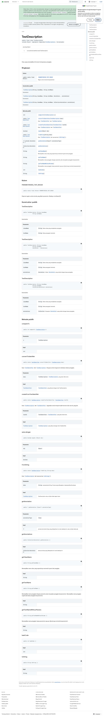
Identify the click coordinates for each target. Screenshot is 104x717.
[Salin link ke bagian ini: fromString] (30, 465)
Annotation (52, 272)
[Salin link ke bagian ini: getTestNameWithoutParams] (42, 610)
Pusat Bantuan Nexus (74, 699)
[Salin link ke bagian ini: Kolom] (28, 181)
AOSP (23, 31)
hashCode (40, 169)
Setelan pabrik (5, 703)
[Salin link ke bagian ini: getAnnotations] (33, 534)
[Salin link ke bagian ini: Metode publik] (35, 319)
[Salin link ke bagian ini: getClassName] (33, 557)
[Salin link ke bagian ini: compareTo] (31, 324)
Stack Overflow (73, 706)
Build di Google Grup (40, 706)
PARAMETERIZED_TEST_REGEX (45, 77)
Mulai (98, 20)
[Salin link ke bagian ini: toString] (28, 657)
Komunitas (13, 714)
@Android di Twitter (40, 694)
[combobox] (76, 1)
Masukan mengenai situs (36, 714)
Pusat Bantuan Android (75, 694)
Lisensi (23, 714)
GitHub (3, 708)
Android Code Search (27, 1)
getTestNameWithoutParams (45, 163)
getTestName (41, 157)
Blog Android (39, 699)
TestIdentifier (26, 119)
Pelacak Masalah (73, 708)
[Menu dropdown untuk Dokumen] (19, 1)
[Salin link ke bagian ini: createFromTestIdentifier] (40, 394)
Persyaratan (4, 696)
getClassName (42, 151)
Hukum (18, 714)
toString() (62, 137)
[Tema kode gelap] (81, 189)
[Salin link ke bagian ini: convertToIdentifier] (36, 356)
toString (40, 173)
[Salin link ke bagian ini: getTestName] (32, 583)
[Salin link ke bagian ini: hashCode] (30, 635)
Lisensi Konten (57, 682)
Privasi (27, 714)
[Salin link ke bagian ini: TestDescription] (33, 207)
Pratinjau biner (5, 701)
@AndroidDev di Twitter (41, 696)
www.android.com (74, 701)
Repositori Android (6, 694)
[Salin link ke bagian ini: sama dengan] (32, 432)
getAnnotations (42, 146)
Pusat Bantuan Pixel (74, 696)
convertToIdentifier (44, 118)
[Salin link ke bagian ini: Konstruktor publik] (38, 202)
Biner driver (4, 706)
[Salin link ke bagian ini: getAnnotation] (32, 501)
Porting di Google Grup (41, 708)
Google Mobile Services (75, 703)
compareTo (41, 115)
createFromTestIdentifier (45, 124)
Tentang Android (6, 714)
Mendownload (5, 699)
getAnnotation (42, 141)
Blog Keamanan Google (41, 701)
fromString (41, 134)
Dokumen (14, 1)
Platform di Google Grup (41, 703)
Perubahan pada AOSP (45, 16)
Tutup (90, 20)
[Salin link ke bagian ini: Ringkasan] (31, 68)
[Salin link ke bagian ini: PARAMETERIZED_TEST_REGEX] (44, 185)
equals (40, 131)
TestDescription (50, 42)
